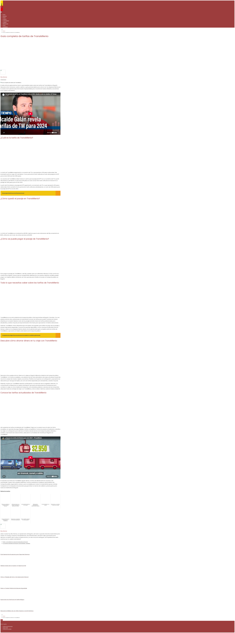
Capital (4, 22)
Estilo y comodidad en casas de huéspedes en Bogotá (15, 542)
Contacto (5, 27)
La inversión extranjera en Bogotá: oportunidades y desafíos (16, 543)
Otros (4, 17)
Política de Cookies (7, 629)
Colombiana (6, 20)
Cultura (4, 19)
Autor (4, 25)
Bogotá (5, 16)
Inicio (4, 14)
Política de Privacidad (7, 626)
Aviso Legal (5, 627)
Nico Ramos (3, 77)
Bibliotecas (5, 23)
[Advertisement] (30, 54)
